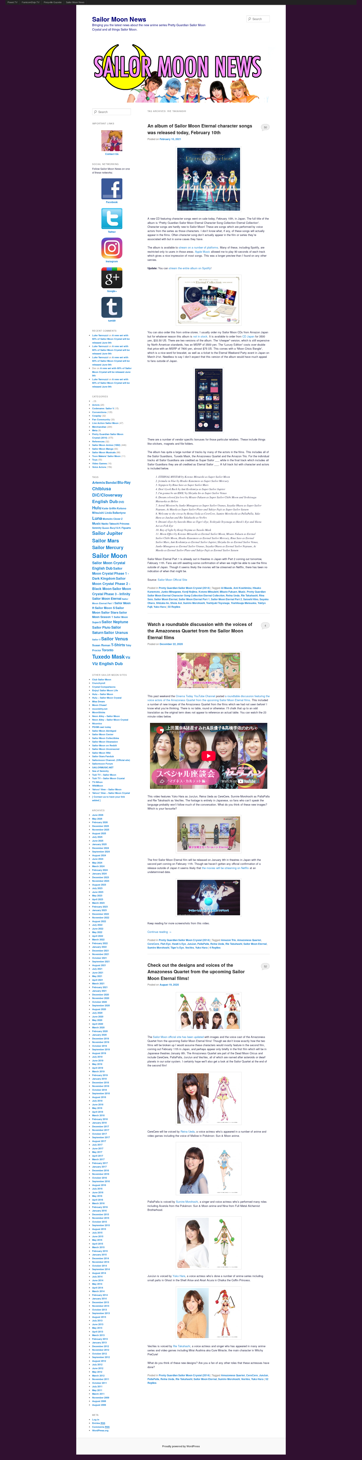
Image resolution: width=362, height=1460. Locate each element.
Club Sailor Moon (101, 679)
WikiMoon (97, 785)
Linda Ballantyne (115, 513)
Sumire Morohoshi (194, 603)
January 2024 (99, 873)
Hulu (96, 508)
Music (242, 592)
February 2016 (100, 1207)
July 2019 (97, 1056)
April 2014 (97, 1287)
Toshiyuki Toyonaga (218, 603)
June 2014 (97, 1280)
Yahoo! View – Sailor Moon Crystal (111, 792)
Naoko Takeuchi (110, 523)
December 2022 (100, 913)
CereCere (153, 944)
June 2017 (97, 1148)
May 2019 (97, 1064)
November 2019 (100, 1042)
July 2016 (97, 1188)
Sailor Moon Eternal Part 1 (194, 599)
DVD (121, 502)
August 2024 (99, 855)
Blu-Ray (124, 482)
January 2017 (99, 1166)
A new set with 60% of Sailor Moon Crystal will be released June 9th (111, 339)
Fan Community (101, 419)
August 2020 (99, 1009)
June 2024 (97, 858)
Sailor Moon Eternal (165, 599)
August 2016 (99, 1185)
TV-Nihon (97, 782)
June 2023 (97, 892)
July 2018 (97, 1100)
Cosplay (96, 415)
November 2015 (100, 1217)
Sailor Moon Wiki (101, 752)
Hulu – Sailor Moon (102, 694)
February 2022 (100, 943)
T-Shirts (118, 644)
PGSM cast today (101, 727)
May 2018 (97, 1108)
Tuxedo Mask (108, 656)
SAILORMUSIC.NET (103, 767)
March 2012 (98, 1375)
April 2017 (97, 1155)
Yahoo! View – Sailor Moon (107, 789)
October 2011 (99, 1382)
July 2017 (97, 1144)
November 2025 (100, 829)
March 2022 (98, 939)
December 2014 (100, 1258)
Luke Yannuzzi (100, 335)
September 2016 (101, 1181)
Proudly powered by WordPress (181, 1446)
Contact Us (112, 154)
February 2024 (100, 870)
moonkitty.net (99, 708)
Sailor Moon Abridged (104, 730)
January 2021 (99, 990)
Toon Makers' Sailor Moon (106, 456)
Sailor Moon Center (102, 734)
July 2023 (97, 888)
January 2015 (99, 1254)
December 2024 (100, 848)
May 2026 (97, 818)
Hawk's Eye (179, 944)
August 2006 (99, 1404)
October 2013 (99, 1309)
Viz (127, 657)
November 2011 (100, 1379)
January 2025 (99, 844)
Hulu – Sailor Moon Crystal (107, 697)
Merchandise (99, 426)
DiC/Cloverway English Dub (107, 498)
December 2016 (100, 1170)
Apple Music (202, 252)
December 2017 (100, 1126)
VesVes (189, 947)
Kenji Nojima (189, 592)
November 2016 (100, 1173)
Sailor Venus (114, 638)
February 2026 (100, 822)
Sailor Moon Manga (102, 448)
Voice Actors (99, 467)
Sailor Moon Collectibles (105, 738)
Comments (101, 1426)
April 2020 (97, 1023)
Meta (94, 430)
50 (265, 127)
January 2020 (99, 1034)
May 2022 (97, 932)
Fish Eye (165, 944)
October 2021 (99, 957)
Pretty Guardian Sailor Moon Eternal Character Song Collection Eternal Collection (206, 593)
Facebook (112, 202)
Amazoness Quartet (249, 940)
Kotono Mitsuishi (208, 592)
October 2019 (99, 1045)
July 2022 (97, 924)
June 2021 (97, 972)
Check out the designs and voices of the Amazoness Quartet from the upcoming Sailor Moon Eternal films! (196, 971)
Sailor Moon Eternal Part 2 (226, 599)
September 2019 (101, 1049)
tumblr (112, 320)
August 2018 (99, 1097)
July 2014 (97, 1276)
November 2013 (100, 1305)
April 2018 (97, 1111)
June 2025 (97, 840)
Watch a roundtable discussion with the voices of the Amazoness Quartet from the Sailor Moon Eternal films (199, 630)
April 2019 (97, 1067)
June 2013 (97, 1324)
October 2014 (99, 1265)
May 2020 (97, 1020)
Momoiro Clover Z (113, 519)
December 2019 (100, 1038)
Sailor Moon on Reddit (104, 745)
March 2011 (98, 1393)
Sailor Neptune (115, 621)
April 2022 (97, 935)
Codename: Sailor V (103, 408)
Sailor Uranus (116, 632)
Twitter (112, 232)
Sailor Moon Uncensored (105, 749)
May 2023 (97, 895)
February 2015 (100, 1251)
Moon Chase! (99, 705)
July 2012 (97, 1364)
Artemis (98, 482)
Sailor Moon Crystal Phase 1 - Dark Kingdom (110, 573)
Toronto (107, 650)
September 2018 (101, 1093)
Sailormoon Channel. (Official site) (111, 760)
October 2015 (99, 1221)
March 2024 (98, 866)
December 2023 (100, 877)
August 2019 (99, 1053)
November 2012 (100, 1349)
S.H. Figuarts (123, 527)
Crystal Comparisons (103, 686)
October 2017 (99, 1133)
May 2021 (97, 976)
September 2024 (101, 851)
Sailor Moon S (105, 608)
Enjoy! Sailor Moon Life (105, 690)
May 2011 (97, 1390)
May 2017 (97, 1152)
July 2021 (97, 968)
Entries (98, 1423)
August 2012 (99, 1360)
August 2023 (99, 884)
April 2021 (97, 979)
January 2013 (99, 1342)
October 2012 (99, 1353)
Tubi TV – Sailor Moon (104, 774)
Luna (97, 518)
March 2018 (98, 1115)
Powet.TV (12, 2)
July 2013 (97, 1320)
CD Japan (248, 336)
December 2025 (100, 826)
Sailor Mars (105, 540)
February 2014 (100, 1294)
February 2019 (100, 1075)
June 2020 (97, 1016)
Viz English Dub (107, 663)
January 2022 (99, 946)
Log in (95, 1419)
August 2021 (99, 965)
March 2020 (98, 1027)
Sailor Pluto (101, 627)
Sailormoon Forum (102, 763)
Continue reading (159, 932)
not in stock (200, 336)
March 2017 (98, 1159)
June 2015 (97, 1236)
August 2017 (99, 1141)
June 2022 (97, 928)
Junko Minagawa (171, 592)
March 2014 (98, 1291)
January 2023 (99, 910)
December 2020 (100, 994)
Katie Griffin (109, 508)
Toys (94, 459)
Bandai (111, 482)
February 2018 (100, 1119)
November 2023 (100, 880)
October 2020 (99, 1001)
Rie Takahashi (249, 595)
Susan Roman (101, 645)
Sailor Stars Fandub (103, 756)
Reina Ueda (233, 595)
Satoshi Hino (250, 599)
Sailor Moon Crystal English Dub (108, 565)
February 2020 (100, 1031)
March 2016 (98, 1203)
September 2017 (101, 1137)
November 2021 (100, 954)
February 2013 (100, 1338)
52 (265, 966)
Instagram (112, 261)
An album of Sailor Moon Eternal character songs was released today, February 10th (199, 128)
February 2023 (100, 906)
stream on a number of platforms (198, 247)
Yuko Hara (160, 607)
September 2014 (101, 1269)
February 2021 (100, 987)
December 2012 (100, 1346)
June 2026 (97, 814)
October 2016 (99, 1177)
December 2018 (100, 1082)
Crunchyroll (98, 683)
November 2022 (100, 917)
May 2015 (97, 1239)
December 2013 (100, 1302)
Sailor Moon (109, 555)
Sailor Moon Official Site (172, 580)
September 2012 (101, 1357)
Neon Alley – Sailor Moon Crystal (110, 719)
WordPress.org (100, 1430)
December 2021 (100, 950)
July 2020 (97, 1012)
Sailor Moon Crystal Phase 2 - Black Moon (111, 583)
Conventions (99, 412)
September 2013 (101, 1313)
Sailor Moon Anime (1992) (106, 445)
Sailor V (96, 639)
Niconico (97, 723)
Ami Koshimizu (242, 588)
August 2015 (99, 1229)
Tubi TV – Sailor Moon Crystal (108, 778)
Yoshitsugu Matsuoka (243, 603)
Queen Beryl (109, 527)
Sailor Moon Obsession (105, 741)
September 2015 (101, 1225)
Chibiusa (101, 488)
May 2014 (97, 1283)
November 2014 (100, 1261)
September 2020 (101, 1005)
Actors (96, 404)
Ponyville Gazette (53, 2)
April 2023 (97, 899)
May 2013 (97, 1327)
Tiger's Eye (177, 947)
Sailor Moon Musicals (104, 452)
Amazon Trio (228, 940)
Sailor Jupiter (107, 533)
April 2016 (97, 1199)
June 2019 (97, 1060)
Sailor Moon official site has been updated (178, 1037)
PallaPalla (203, 944)
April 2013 (97, 1331)
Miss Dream (98, 701)
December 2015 (100, 1214)
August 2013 (99, 1316)
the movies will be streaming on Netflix (225, 868)
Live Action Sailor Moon (105, 423)
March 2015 (98, 1247)
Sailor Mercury (107, 547)
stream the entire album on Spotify (190, 268)
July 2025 (97, 836)
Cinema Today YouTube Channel (195, 696)
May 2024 (97, 862)
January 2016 (99, 1210)
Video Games (99, 463)
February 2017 (100, 1163)
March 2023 (98, 902)
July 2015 (97, 1232)
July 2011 (97, 1386)
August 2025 (99, 833)
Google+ (112, 291)
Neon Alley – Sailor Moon (106, 716)
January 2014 (99, 1298)
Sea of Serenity (100, 770)
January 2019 (99, 1078)
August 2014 (99, 1273)
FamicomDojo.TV (30, 2)
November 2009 (100, 1397)
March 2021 (98, 983)
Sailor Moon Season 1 (109, 614)
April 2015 (97, 1243)
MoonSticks (98, 712)
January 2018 (99, 1122)
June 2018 (97, 1104)
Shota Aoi (176, 603)
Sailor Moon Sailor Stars (108, 610)
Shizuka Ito (162, 603)
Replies (174, 607)
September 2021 (101, 961)
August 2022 (99, 921)
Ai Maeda (226, 588)
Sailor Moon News (75, 2)
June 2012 (97, 1368)
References (98, 441)
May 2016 (97, 1195)
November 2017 (100, 1130)
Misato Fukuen (228, 592)
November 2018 (100, 1086)
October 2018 (99, 1089)
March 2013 (98, 1335)
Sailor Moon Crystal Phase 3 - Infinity (111, 591)
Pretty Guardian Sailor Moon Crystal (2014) (184, 588)
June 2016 (97, 1192)
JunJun (191, 944)
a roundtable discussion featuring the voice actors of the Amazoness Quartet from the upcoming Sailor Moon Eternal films (208, 698)
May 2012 (97, 1371)
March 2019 (98, 1071)
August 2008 (99, 1401)
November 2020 (100, 998)
